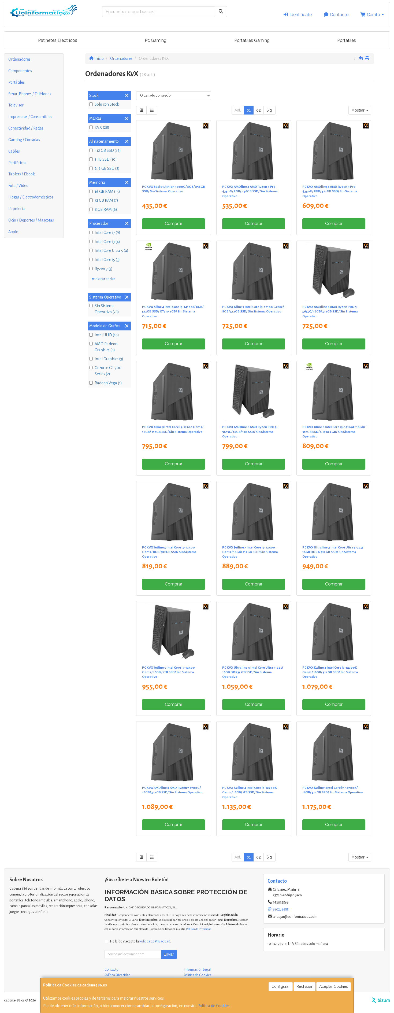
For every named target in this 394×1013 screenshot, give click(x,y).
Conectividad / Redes (25, 128)
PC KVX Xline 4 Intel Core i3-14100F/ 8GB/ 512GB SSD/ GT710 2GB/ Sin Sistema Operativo (172, 311)
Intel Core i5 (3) (107, 259)
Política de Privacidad (198, 928)
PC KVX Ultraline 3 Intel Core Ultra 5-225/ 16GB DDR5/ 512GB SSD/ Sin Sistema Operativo (332, 552)
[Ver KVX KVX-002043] (334, 392)
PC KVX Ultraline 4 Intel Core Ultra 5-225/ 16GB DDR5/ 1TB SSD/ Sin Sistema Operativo (252, 672)
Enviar (169, 954)
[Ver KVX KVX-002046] (334, 151)
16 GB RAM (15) (107, 191)
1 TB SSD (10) (106, 159)
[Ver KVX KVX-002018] (254, 512)
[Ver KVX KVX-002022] (254, 752)
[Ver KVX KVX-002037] (334, 752)
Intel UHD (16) (107, 335)
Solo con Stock (107, 104)
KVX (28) (102, 127)
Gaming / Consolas (24, 140)
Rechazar (304, 986)
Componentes (20, 71)
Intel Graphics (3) (109, 359)
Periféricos (17, 163)
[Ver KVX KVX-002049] (173, 151)
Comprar (173, 223)
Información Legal (197, 969)
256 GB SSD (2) (107, 168)
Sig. (269, 110)
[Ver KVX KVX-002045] (254, 632)
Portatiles (346, 40)
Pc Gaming (155, 40)
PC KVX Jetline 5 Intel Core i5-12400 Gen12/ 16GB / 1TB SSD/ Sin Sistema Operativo (168, 672)
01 (249, 110)
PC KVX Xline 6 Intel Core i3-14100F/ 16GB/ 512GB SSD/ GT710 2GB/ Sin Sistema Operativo (333, 431)
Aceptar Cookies (333, 986)
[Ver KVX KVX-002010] (334, 271)
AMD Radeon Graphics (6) (106, 347)
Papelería (16, 209)
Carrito (373, 14)
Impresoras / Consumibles (30, 117)
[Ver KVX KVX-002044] (334, 512)
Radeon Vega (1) (108, 383)
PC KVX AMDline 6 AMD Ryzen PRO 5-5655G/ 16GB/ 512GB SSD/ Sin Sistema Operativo (330, 311)
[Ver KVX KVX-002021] (334, 632)
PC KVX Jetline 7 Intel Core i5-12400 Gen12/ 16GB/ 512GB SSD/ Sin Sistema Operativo (250, 552)
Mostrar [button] (358, 110)
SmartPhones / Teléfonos (29, 94)
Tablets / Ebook (21, 174)
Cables (14, 151)
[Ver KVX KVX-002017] (173, 512)
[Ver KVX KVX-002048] (254, 151)
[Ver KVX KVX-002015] (254, 271)
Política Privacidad (118, 975)
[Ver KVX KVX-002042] (173, 271)
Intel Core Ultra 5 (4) (111, 250)
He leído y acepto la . (140, 941)
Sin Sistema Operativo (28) (107, 309)
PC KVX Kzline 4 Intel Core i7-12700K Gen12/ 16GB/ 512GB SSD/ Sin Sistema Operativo (330, 672)
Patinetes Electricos (57, 40)
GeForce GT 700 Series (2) (108, 371)
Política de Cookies (213, 1006)
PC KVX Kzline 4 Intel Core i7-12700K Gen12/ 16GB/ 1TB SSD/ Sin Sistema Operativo (249, 792)
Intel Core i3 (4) (107, 242)
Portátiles (16, 82)
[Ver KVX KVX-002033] (173, 752)
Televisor (16, 105)
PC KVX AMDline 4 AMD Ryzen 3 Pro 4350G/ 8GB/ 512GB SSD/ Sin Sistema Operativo (329, 191)
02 (258, 110)
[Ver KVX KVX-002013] (254, 392)
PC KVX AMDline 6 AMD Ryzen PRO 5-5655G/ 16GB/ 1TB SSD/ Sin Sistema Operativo (250, 431)
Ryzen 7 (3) (104, 269)
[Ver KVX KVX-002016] (173, 392)
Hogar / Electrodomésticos (30, 197)
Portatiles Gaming (252, 40)
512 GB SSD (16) (108, 150)
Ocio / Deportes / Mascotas (31, 220)
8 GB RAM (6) (106, 209)
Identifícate (300, 14)
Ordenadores (19, 59)
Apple (13, 232)
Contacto (339, 14)
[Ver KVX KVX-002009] (173, 632)
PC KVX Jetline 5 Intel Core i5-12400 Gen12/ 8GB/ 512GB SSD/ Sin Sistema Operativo (169, 552)
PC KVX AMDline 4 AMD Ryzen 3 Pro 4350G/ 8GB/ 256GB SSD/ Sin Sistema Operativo (250, 191)
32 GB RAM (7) (106, 200)
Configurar (281, 986)
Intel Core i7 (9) (107, 232)
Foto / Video (18, 185)
